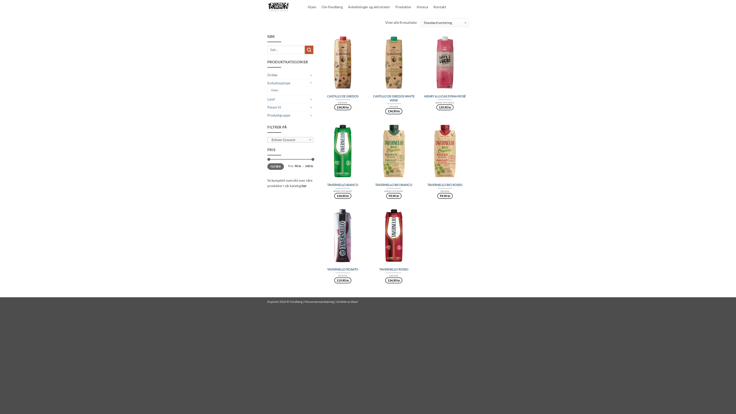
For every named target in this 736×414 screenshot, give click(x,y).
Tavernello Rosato (342, 269)
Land (271, 99)
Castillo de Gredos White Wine (394, 98)
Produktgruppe (278, 115)
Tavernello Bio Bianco (393, 184)
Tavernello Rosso (393, 269)
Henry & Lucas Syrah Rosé (445, 96)
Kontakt (440, 7)
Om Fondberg (332, 7)
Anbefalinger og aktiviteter (369, 7)
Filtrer (276, 166)
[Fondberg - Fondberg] (283, 7)
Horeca (422, 7)
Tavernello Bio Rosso (444, 184)
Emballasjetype (278, 83)
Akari (354, 301)
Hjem (312, 7)
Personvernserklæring (319, 301)
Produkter (403, 7)
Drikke (272, 75)
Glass (274, 90)
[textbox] (289, 140)
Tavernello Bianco (342, 184)
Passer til (274, 107)
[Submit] (309, 50)
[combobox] (290, 139)
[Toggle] (311, 75)
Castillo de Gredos (342, 96)
